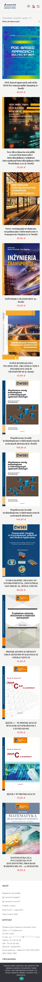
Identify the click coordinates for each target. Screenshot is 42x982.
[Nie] (39, 972)
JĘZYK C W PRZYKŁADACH (21, 794)
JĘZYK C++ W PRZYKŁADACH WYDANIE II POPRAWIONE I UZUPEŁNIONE (21, 725)
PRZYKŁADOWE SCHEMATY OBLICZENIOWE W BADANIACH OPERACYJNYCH (21, 654)
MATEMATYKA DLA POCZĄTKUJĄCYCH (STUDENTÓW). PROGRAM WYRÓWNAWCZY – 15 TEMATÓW (21, 862)
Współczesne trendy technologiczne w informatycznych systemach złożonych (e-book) (21, 440)
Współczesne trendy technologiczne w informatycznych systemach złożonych (21, 512)
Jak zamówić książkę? (11, 897)
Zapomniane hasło (10, 914)
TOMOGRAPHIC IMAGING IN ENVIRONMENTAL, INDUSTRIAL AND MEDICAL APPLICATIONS (21, 583)
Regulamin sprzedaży (11, 893)
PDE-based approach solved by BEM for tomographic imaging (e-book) (21, 85)
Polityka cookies (9, 905)
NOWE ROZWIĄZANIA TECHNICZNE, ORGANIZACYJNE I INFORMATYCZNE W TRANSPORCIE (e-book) (21, 367)
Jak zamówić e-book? (11, 901)
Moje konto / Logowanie (12, 909)
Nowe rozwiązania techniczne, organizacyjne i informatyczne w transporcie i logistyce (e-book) (21, 231)
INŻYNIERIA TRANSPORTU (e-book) (21, 300)
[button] (28, 6)
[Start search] (38, 6)
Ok (22, 978)
